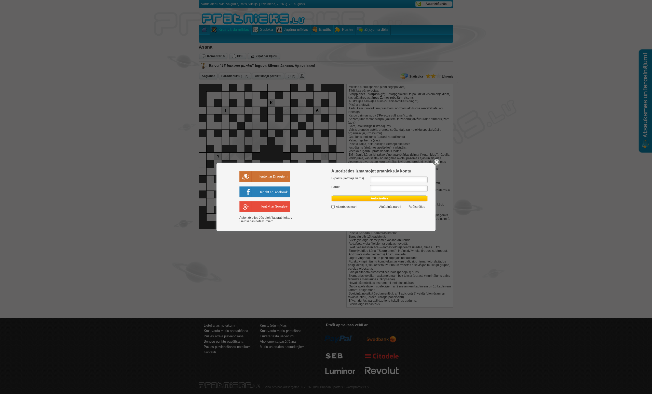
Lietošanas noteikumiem (256, 221)
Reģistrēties (417, 207)
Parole (336, 187)
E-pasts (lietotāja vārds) (347, 178)
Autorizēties (380, 198)
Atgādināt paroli (390, 207)
